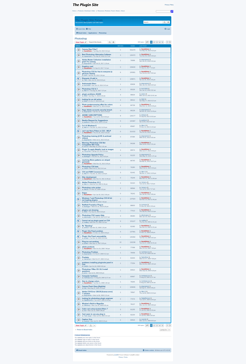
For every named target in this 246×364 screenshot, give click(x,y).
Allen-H (86, 90)
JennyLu (144, 182)
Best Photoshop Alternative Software (96, 54)
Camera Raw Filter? (90, 49)
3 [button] (156, 42)
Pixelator (85, 257)
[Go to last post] (150, 49)
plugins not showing (90, 210)
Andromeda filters (89, 84)
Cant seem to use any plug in (93, 314)
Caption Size (87, 319)
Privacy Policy (169, 5)
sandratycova (145, 252)
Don (85, 310)
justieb (86, 243)
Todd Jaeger (88, 316)
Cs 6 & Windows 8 (89, 126)
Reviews (107, 11)
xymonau (144, 204)
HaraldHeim (88, 51)
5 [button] (162, 42)
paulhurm (87, 122)
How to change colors (90, 281)
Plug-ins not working (90, 242)
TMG (85, 80)
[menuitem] (88, 28)
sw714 (86, 146)
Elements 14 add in (89, 78)
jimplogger (87, 156)
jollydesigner (88, 217)
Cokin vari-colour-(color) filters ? (95, 309)
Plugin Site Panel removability (94, 236)
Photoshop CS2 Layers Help (93, 215)
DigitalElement (88, 300)
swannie (86, 321)
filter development (89, 177)
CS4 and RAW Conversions (92, 172)
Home (74, 11)
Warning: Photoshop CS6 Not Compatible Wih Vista (93, 144)
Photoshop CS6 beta (90, 167)
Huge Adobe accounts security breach (97, 110)
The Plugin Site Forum (89, 20)
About (123, 11)
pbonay (86, 202)
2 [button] (154, 42)
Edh (85, 288)
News (117, 11)
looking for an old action (92, 99)
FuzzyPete (87, 151)
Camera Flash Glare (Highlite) (93, 286)
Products (80, 11)
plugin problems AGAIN (91, 94)
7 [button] (167, 42)
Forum (113, 11)
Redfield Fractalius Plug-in (92, 205)
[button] (147, 42)
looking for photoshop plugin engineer (97, 298)
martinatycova (88, 277)
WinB (85, 96)
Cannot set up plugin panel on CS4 (96, 221)
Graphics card (87, 66)
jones (85, 273)
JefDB (86, 168)
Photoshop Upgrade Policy (92, 155)
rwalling (86, 222)
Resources (101, 11)
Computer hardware (90, 276)
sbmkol (86, 227)
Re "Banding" (87, 226)
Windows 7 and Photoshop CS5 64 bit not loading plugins (97, 199)
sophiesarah (88, 56)
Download (87, 11)
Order (93, 11)
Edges (84, 193)
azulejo (86, 238)
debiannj (143, 115)
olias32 (86, 189)
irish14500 (87, 85)
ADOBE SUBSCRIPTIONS (92, 115)
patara (143, 94)
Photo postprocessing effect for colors (97, 105)
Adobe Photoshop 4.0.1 (91, 182)
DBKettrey (87, 305)
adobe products (88, 247)
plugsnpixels (88, 63)
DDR (85, 75)
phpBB (116, 355)
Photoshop (81, 38)
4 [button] (159, 42)
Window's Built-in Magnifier (93, 304)
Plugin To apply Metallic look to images (98, 149)
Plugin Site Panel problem (92, 231)
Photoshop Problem (90, 252)
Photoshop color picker (91, 188)
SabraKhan (87, 259)
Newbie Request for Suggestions (95, 120)
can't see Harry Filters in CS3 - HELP (96, 131)
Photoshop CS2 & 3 (90, 89)
